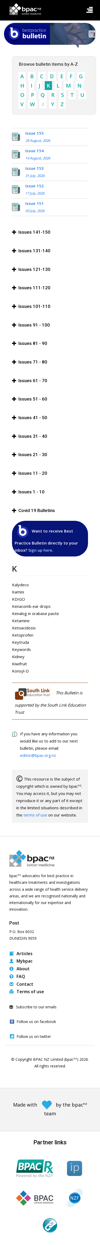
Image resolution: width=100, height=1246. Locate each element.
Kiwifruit (19, 663)
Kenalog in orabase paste (35, 613)
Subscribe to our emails (36, 1006)
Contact (24, 984)
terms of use (35, 815)
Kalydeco (20, 584)
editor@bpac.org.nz (38, 755)
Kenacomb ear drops (31, 606)
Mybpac (24, 961)
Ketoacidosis (24, 627)
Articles (24, 953)
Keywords (21, 649)
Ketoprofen (22, 635)
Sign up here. (40, 550)
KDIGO (18, 599)
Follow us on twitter (34, 1036)
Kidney (18, 656)
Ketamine (21, 620)
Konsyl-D (20, 671)
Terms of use (29, 992)
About (22, 969)
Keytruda (20, 642)
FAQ (20, 976)
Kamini (18, 592)
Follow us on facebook (36, 1021)
